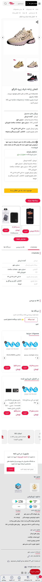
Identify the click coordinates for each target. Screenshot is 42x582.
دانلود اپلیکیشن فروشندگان (31, 517)
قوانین (18, 514)
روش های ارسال (35, 534)
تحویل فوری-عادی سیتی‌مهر (31, 544)
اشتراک (11, 469)
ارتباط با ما (17, 517)
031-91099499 (35, 556)
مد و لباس (32, 13)
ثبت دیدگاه (31, 319)
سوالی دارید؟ (35, 571)
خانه (37, 9)
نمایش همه (21, 239)
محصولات (29, 9)
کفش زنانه (15, 13)
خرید (25, 231)
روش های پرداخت (14, 521)
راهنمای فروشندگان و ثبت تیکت (30, 521)
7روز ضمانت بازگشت (34, 537)
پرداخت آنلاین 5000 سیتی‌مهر (31, 524)
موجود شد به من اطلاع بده (21, 190)
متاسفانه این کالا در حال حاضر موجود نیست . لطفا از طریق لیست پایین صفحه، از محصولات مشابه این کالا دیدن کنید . (22, 98)
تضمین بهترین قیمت (33, 541)
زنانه (23, 13)
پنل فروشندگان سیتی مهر (32, 514)
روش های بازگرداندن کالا (12, 524)
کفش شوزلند (31, 152)
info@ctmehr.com (34, 567)
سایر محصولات (17, 9)
